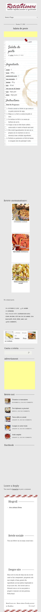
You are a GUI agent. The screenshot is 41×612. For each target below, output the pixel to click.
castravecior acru (11, 76)
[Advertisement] (22, 34)
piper (7, 95)
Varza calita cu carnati (19, 417)
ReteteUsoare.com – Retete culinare (21, 7)
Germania (11, 311)
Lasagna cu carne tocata (19, 426)
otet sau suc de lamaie (13, 88)
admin (11, 55)
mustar (8, 82)
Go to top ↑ (32, 606)
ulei (7, 85)
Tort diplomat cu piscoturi (20, 408)
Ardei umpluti (16, 434)
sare (7, 92)
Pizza (24, 338)
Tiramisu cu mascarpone (20, 399)
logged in (15, 489)
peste (7, 73)
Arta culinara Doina (15, 507)
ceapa (8, 69)
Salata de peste (20, 28)
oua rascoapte (10, 79)
